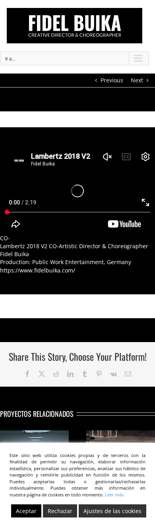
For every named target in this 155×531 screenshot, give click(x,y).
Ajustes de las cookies (112, 511)
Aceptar (26, 511)
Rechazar (60, 511)
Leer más (114, 495)
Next (137, 80)
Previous (112, 80)
